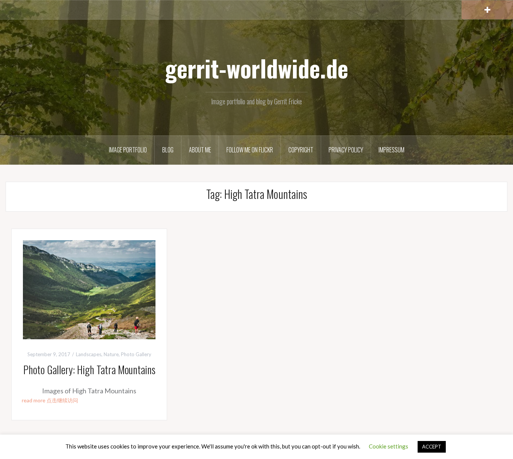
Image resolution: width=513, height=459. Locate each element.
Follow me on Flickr (249, 149)
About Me (200, 149)
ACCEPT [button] (431, 447)
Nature (111, 354)
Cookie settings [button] (388, 446)
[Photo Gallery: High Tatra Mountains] (89, 288)
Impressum (391, 149)
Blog (168, 149)
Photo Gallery (136, 354)
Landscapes (88, 354)
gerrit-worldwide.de (256, 68)
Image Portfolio (128, 149)
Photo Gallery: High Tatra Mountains (89, 369)
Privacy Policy (346, 149)
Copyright (300, 149)
